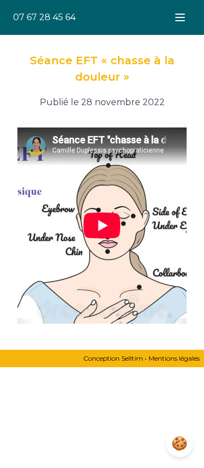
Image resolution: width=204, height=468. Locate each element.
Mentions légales (174, 358)
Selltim (132, 358)
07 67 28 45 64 (44, 17)
